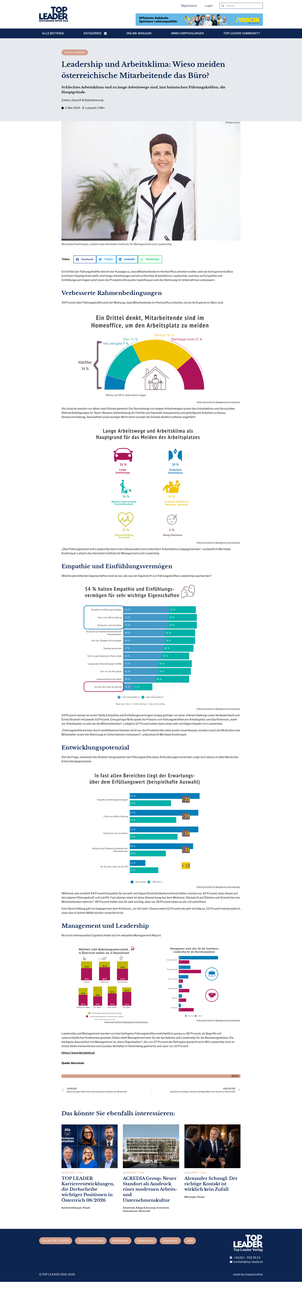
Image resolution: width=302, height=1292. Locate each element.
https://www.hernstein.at (78, 1052)
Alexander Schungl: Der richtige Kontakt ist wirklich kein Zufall (211, 1184)
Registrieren (189, 5)
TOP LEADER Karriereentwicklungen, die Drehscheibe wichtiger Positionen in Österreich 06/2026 (88, 1189)
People (86, 1207)
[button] (84, 259)
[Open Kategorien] (105, 33)
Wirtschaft (144, 1211)
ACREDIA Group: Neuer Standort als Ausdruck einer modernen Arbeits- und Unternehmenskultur (150, 1189)
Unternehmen (130, 1211)
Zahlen (66, 100)
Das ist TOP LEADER (55, 1240)
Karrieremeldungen (72, 1207)
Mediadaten (120, 1240)
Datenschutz (145, 1240)
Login (209, 5)
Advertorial (129, 1207)
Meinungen (190, 1197)
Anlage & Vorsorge (146, 1207)
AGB (190, 1240)
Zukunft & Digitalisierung (87, 100)
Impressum (170, 1240)
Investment (163, 1207)
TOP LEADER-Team (90, 1240)
